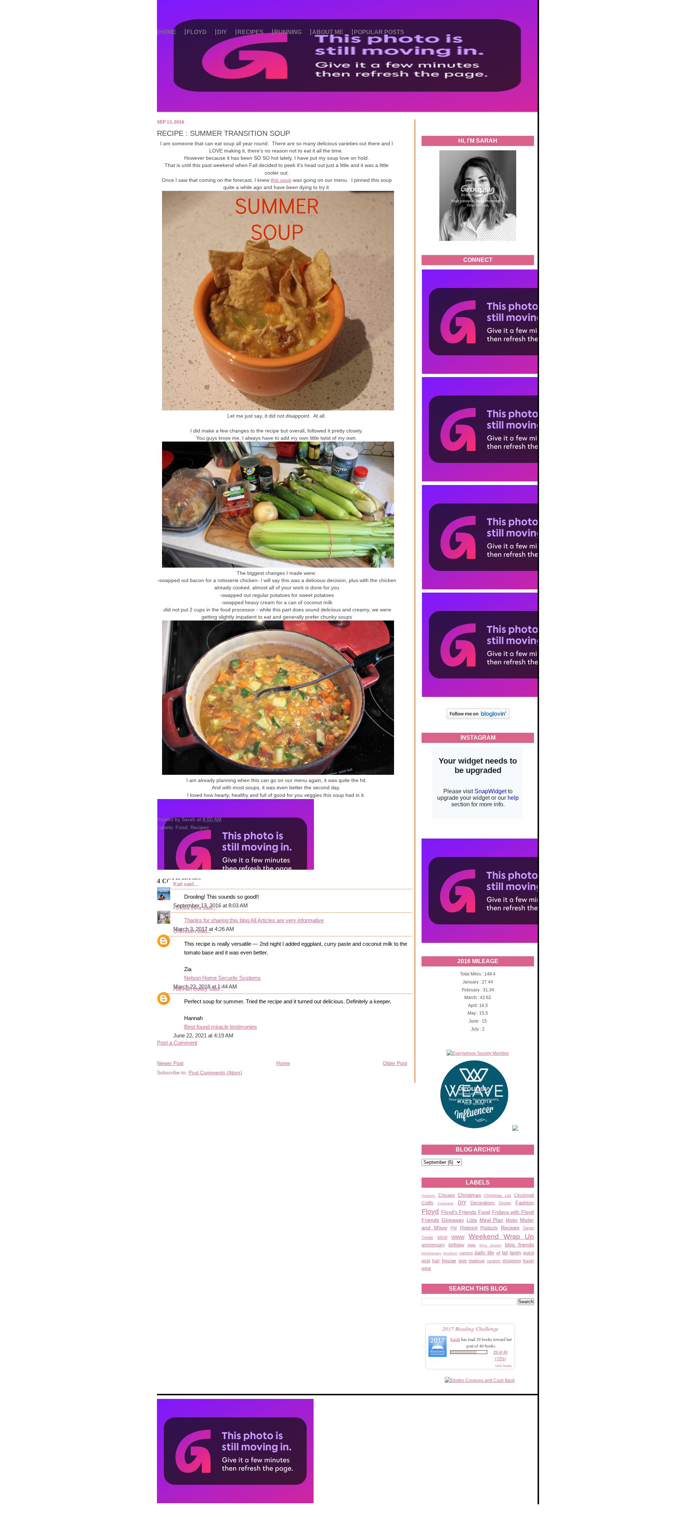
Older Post (395, 1063)
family (515, 1252)
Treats (427, 1237)
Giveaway (453, 1220)
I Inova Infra (187, 908)
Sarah (455, 1339)
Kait (177, 884)
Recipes (510, 1227)
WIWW (457, 1237)
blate (472, 1245)
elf (498, 1253)
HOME (167, 32)
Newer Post (170, 1063)
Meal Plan (492, 1220)
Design (505, 1203)
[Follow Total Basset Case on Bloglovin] (478, 717)
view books (503, 1365)
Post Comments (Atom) (215, 1072)
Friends (430, 1220)
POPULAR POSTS (379, 32)
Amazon (428, 1196)
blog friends (519, 1245)
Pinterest (468, 1227)
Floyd (430, 1211)
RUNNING (288, 32)
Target (528, 1228)
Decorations (482, 1202)
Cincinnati (524, 1195)
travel (528, 1260)
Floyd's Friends (459, 1212)
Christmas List (497, 1195)
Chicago (446, 1195)
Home (283, 1063)
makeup (477, 1260)
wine (426, 1268)
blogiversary (432, 1253)
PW (454, 1228)
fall (505, 1252)
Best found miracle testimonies (220, 1027)
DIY (222, 32)
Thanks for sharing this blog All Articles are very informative (254, 920)
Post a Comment (177, 1043)
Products (489, 1227)
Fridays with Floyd (513, 1212)
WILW (442, 1237)
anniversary (433, 1245)
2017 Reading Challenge (470, 1328)
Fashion (524, 1202)
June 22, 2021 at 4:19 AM (203, 1036)
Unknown (184, 931)
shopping (511, 1260)
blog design (491, 1245)
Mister (512, 1220)
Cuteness (445, 1203)
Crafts (427, 1202)
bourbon (450, 1253)
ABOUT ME (327, 32)
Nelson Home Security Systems (222, 978)
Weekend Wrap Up (501, 1236)
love (463, 1260)
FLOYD (197, 32)
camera (466, 1253)
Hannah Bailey (190, 989)
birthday (456, 1245)
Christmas (469, 1195)
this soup (281, 180)
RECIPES (250, 32)
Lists (472, 1220)
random (493, 1261)
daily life (484, 1252)
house (449, 1260)
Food (484, 1212)
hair (436, 1260)
